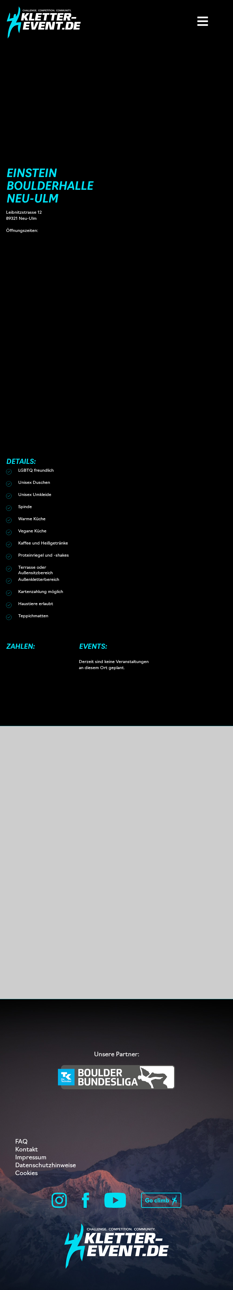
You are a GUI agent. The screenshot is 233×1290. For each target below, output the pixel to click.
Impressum (30, 1158)
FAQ (21, 1142)
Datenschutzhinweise (45, 1166)
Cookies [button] (26, 1174)
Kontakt (26, 1150)
